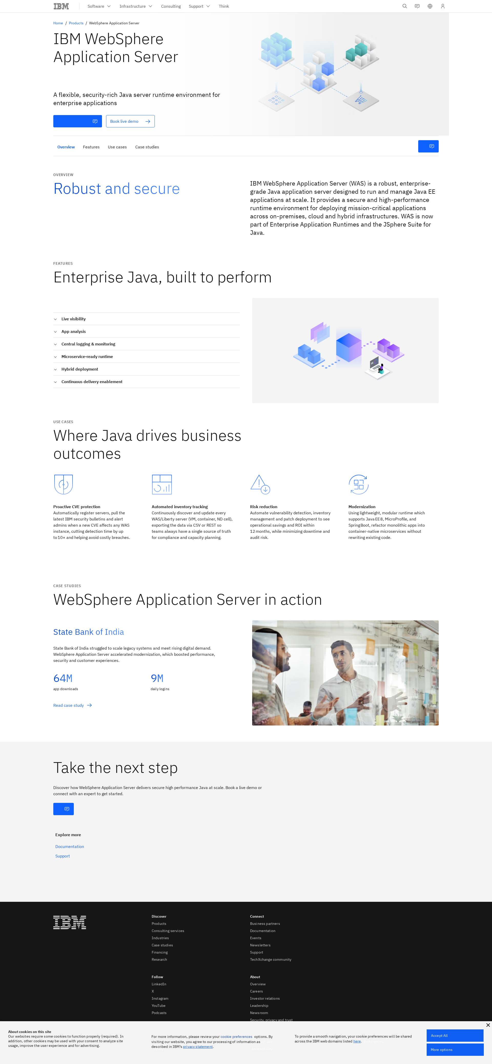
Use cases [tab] (117, 146)
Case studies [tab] (147, 146)
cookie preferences (237, 1036)
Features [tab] (91, 146)
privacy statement (198, 1046)
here (357, 1041)
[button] (430, 6)
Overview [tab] (66, 146)
